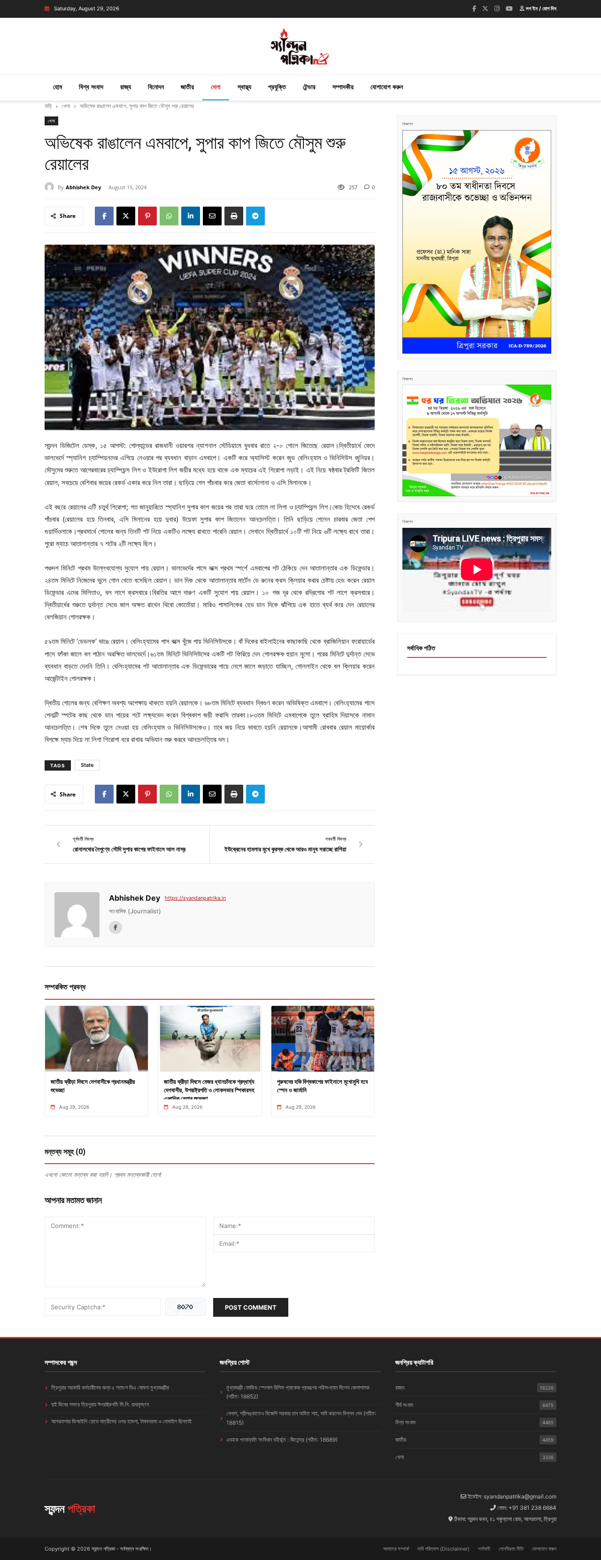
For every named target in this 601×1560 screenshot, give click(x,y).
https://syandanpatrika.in (195, 898)
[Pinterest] (147, 216)
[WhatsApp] (169, 216)
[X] (125, 216)
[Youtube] (509, 8)
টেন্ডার (309, 86)
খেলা (216, 86)
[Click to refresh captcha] (185, 1307)
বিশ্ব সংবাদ (91, 86)
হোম (57, 86)
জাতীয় (187, 86)
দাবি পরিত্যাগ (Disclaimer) (443, 1548)
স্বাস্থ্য (244, 86)
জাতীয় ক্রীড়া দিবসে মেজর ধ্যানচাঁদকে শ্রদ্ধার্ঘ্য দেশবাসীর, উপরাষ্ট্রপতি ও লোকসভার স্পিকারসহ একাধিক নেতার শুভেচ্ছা (209, 1090)
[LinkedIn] (190, 216)
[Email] (212, 216)
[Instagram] (497, 8)
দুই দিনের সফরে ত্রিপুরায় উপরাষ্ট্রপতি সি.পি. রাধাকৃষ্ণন (100, 1404)
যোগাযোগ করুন (386, 86)
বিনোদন (156, 86)
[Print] (233, 216)
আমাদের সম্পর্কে (396, 1548)
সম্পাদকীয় (343, 86)
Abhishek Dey (83, 187)
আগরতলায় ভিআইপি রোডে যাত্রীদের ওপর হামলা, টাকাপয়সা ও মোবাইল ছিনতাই (121, 1421)
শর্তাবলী (484, 1548)
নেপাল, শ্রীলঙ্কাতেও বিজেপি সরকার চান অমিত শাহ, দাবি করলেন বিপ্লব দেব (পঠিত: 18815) (301, 1418)
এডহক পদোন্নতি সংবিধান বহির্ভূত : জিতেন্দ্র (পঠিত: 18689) (282, 1439)
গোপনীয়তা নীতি (511, 1548)
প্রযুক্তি (277, 86)
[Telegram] (255, 216)
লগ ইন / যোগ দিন (540, 8)
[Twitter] (485, 8)
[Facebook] (474, 8)
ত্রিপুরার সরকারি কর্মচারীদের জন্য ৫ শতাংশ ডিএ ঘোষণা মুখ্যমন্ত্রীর (110, 1387)
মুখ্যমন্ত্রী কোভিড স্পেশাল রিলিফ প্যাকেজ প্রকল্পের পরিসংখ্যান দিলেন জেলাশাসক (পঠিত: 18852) (298, 1392)
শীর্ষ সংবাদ (474, 1404)
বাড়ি (48, 106)
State (87, 765)
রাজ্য (125, 86)
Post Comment (251, 1307)
